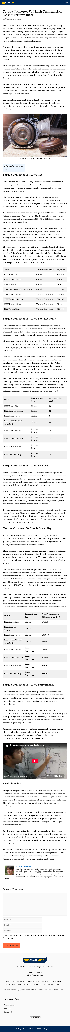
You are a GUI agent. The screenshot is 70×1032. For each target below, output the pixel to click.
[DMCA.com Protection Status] (35, 1018)
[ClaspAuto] (8, 2)
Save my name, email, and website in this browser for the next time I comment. (35, 937)
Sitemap (7, 1008)
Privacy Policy (9, 1005)
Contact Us (8, 1012)
